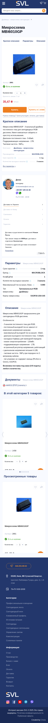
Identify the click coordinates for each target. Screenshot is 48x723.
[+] (24, 91)
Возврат (9, 682)
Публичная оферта (25, 716)
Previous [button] (3, 435)
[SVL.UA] (22, 3)
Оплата (9, 669)
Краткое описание (11, 41)
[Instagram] (7, 702)
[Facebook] (14, 702)
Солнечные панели (14, 640)
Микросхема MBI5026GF (16, 443)
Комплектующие (13, 636)
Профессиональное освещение (19, 603)
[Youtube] (20, 702)
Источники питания (14, 620)
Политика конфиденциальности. (30, 713)
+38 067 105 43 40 (23, 190)
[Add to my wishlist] (36, 85)
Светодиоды (11, 624)
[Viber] (17, 193)
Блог (8, 665)
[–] (16, 91)
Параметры (28, 41)
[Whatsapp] (20, 193)
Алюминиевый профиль (16, 616)
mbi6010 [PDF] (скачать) (16, 385)
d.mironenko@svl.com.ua (25, 186)
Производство (12, 657)
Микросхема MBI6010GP (17, 526)
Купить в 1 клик (37, 110)
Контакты (10, 686)
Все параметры (8, 166)
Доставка (10, 673)
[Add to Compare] (43, 84)
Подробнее (9, 251)
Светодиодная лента (14, 607)
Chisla (43, 720)
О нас (8, 653)
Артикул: (6, 82)
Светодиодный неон (14, 612)
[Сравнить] (41, 404)
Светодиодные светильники (17, 628)
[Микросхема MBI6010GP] (24, 504)
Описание (41, 41)
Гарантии (10, 678)
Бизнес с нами (12, 661)
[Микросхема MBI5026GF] (24, 421)
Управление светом (14, 632)
